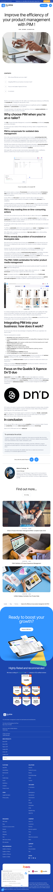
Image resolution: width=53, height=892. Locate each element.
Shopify (30, 802)
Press (30, 831)
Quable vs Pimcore (7, 854)
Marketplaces (32, 792)
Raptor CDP (5, 746)
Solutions (31, 765)
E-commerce (31, 787)
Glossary (4, 831)
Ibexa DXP (5, 741)
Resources (6, 819)
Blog (4, 824)
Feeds (4, 780)
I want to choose (8, 885)
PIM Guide (5, 821)
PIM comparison (7, 846)
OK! (21, 885)
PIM (7, 122)
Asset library (5, 770)
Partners (30, 826)
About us (31, 821)
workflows (30, 147)
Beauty (30, 772)
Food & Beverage (32, 775)
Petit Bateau (41, 228)
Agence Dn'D (7, 377)
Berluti (5, 274)
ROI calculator (6, 842)
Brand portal (5, 772)
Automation (31, 805)
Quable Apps (5, 778)
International (31, 795)
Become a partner (33, 829)
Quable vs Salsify (6, 856)
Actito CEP (5, 752)
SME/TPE (31, 813)
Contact (30, 846)
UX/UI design (45, 380)
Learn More (46, 1)
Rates (30, 839)
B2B (29, 800)
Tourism (30, 780)
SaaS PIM (5, 767)
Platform (5, 765)
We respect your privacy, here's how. (9, 881)
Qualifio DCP (5, 754)
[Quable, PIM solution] (7, 5)
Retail (30, 778)
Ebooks (4, 829)
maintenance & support (18, 381)
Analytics (5, 785)
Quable (5, 604)
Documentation (32, 849)
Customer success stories (8, 826)
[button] (2, 889)
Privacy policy (6, 797)
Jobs (30, 834)
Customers (31, 824)
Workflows (5, 783)
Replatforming (32, 810)
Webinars (5, 834)
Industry (30, 767)
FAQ (3, 837)
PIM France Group (7, 839)
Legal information (6, 795)
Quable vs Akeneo (7, 849)
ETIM (30, 808)
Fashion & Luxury (32, 770)
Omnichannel (31, 797)
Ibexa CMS (5, 744)
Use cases (31, 784)
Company (31, 819)
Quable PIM (5, 749)
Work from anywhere (33, 837)
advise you (24, 428)
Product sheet (6, 788)
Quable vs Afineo (6, 851)
